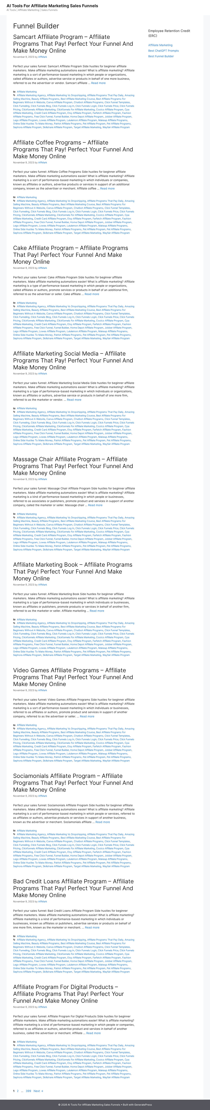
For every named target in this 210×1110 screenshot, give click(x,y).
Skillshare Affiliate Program (57, 127)
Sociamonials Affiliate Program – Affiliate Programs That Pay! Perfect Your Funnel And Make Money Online (73, 782)
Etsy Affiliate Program (79, 113)
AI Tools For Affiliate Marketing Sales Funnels (52, 5)
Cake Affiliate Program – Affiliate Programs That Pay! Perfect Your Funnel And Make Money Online (70, 254)
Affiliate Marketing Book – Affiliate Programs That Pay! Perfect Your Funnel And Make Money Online (72, 571)
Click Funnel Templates (117, 102)
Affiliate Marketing (27, 91)
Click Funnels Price (108, 105)
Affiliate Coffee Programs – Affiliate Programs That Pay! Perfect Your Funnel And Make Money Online (73, 149)
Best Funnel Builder (161, 56)
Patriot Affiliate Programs (68, 123)
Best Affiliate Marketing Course (78, 98)
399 (29, 1091)
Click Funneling (21, 105)
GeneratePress (143, 1104)
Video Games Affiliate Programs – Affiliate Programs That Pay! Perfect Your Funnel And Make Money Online (73, 677)
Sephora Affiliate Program (27, 127)
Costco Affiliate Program (109, 109)
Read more (98, 83)
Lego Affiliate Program (25, 120)
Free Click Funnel (43, 116)
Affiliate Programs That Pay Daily (105, 95)
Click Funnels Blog (41, 105)
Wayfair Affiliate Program (116, 127)
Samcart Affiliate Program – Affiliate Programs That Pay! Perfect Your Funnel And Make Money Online (73, 43)
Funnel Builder (61, 116)
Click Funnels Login (86, 105)
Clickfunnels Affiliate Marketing (39, 109)
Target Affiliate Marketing (87, 127)
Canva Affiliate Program (59, 102)
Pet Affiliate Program (94, 123)
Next (38, 1091)
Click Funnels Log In (63, 105)
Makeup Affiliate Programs (112, 120)
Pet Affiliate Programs (119, 123)
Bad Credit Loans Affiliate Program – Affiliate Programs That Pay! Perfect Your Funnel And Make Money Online (73, 888)
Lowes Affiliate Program (52, 120)
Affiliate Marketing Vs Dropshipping (66, 95)
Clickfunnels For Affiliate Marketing (76, 109)
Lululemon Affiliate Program (82, 120)
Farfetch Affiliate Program (107, 113)
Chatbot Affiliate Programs (88, 102)
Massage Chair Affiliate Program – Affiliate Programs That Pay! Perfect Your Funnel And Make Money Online (73, 466)
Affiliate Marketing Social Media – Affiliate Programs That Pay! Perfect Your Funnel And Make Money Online (73, 360)
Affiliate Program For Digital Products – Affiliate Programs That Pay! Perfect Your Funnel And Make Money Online (68, 993)
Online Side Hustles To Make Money (33, 123)
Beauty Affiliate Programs (45, 98)
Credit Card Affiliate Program (50, 113)
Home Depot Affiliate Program (86, 116)
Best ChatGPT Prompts (163, 50)
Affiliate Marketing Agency (31, 95)
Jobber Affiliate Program (118, 116)
